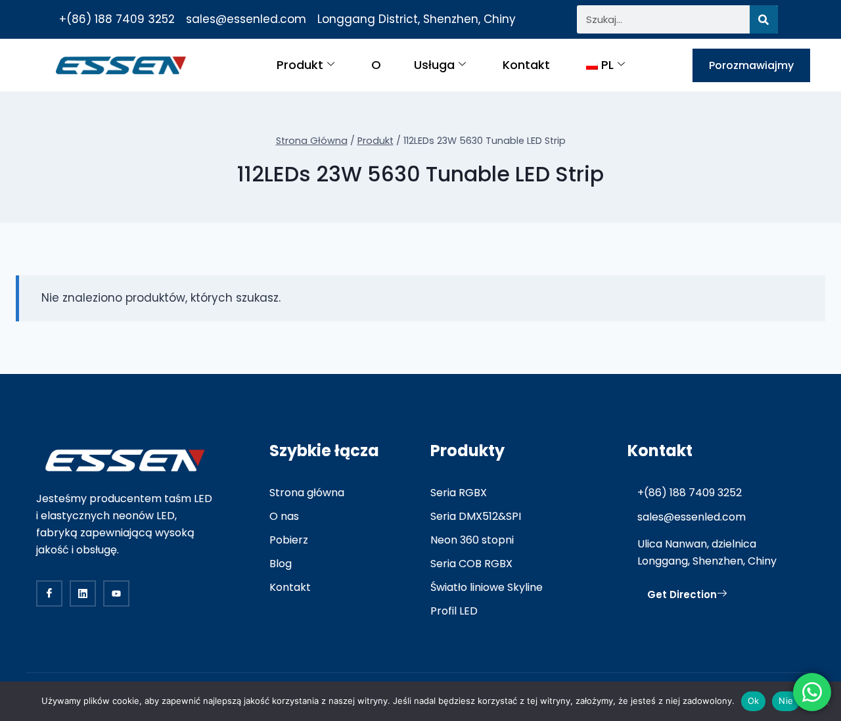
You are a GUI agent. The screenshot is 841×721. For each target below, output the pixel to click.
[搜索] (764, 19)
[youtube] (116, 593)
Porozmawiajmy (751, 65)
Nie (786, 700)
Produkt (300, 65)
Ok (754, 700)
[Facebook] (49, 593)
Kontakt (526, 65)
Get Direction (682, 594)
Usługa (434, 65)
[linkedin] (83, 593)
